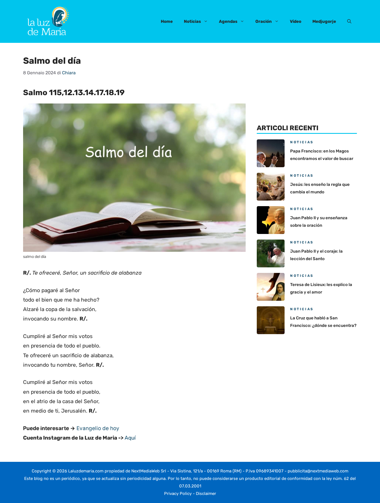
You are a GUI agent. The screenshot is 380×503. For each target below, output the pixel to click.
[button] (349, 21)
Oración (263, 21)
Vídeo (295, 21)
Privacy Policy (178, 493)
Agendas (228, 21)
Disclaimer (206, 493)
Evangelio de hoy (98, 428)
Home (167, 21)
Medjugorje (324, 21)
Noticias (192, 21)
